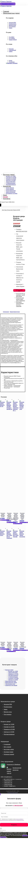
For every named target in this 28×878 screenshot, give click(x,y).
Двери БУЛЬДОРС (13, 672)
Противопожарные (13, 675)
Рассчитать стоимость (8, 4)
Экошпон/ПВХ (8, 704)
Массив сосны (8, 712)
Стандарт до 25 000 (13, 678)
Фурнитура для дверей (11, 685)
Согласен (25, 835)
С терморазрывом (13, 677)
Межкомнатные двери (11, 682)
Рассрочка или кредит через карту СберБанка (20, 299)
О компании (7, 744)
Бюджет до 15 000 (13, 671)
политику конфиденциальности (18, 820)
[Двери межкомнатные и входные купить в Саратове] (5, 1)
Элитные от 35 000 (13, 679)
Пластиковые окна (10, 684)
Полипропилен (8, 707)
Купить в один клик (19, 290)
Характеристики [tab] (15, 312)
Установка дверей (9, 754)
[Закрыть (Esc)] (5, 830)
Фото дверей (7, 747)
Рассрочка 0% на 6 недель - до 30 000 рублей (20, 295)
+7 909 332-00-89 (18, 805)
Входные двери (9, 670)
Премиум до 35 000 (13, 674)
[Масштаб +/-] (0, 830)
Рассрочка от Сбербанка (13, 764)
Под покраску (7, 714)
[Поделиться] (3, 830)
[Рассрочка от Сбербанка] (3, 766)
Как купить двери (9, 749)
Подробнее (4, 520)
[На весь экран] (2, 830)
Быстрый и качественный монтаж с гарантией (19, 304)
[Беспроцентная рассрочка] (9, 769)
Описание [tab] (6, 312)
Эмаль (5, 709)
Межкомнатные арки (10, 681)
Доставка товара (8, 752)
